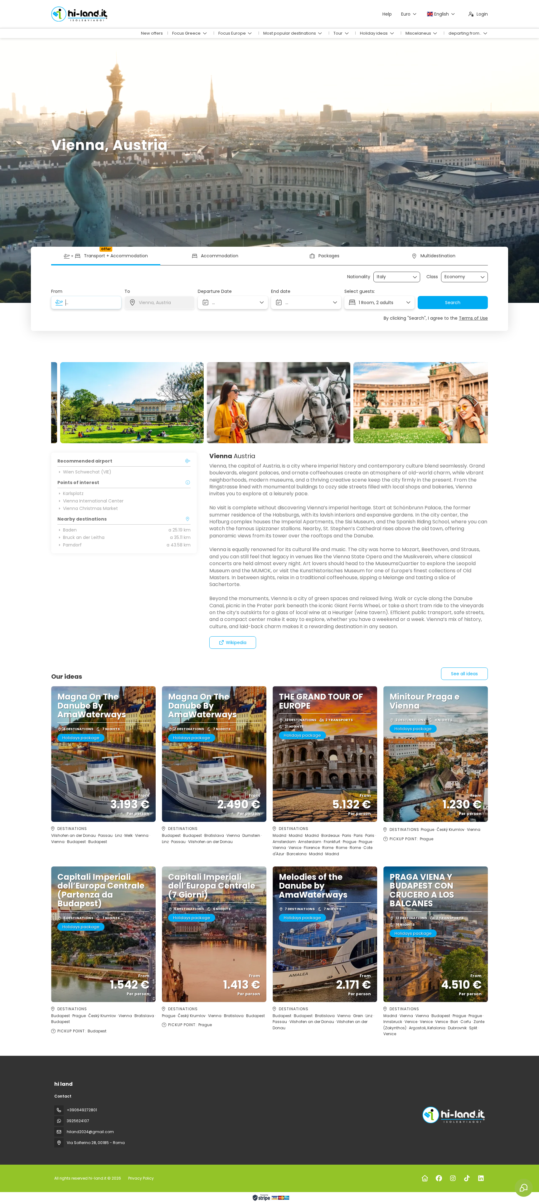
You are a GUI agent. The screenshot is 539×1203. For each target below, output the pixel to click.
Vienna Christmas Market (90, 508)
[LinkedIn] (481, 1178)
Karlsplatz (73, 493)
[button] (63, 402)
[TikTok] (467, 1178)
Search (452, 302)
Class (432, 277)
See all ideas (464, 674)
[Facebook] (439, 1178)
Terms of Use (473, 318)
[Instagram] (453, 1178)
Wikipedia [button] (236, 642)
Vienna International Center (93, 501)
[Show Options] (415, 277)
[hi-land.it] (453, 1115)
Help (387, 14)
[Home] (425, 1178)
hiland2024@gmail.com (90, 1131)
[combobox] (392, 277)
